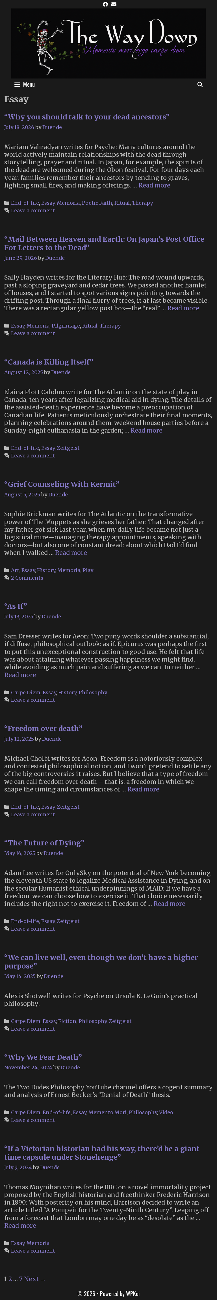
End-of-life (25, 203)
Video (166, 1112)
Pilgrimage (66, 325)
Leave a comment (33, 210)
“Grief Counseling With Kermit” (62, 484)
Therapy (142, 203)
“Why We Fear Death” (43, 1057)
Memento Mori (107, 1112)
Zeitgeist (68, 448)
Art (15, 570)
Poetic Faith (97, 203)
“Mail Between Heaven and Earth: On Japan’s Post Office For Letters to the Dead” (104, 243)
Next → (35, 1279)
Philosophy (93, 692)
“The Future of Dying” (44, 842)
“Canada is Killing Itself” (48, 362)
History (46, 570)
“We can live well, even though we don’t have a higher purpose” (101, 961)
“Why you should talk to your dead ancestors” (87, 116)
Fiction (67, 1021)
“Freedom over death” (43, 728)
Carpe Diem (25, 692)
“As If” (15, 606)
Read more (154, 185)
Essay (48, 203)
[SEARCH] (200, 84)
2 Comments (27, 578)
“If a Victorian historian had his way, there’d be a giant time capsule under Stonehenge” (101, 1153)
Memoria (68, 203)
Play (88, 570)
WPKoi (133, 1293)
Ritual (122, 203)
